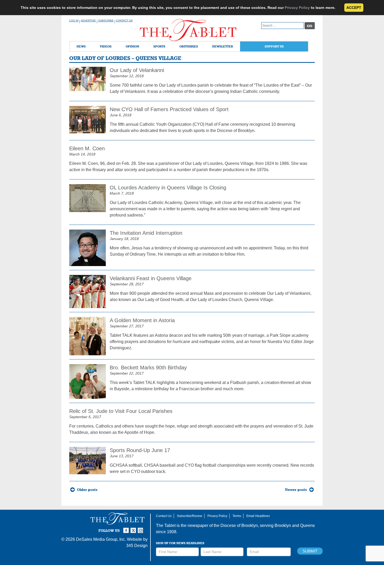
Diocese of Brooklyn (239, 525)
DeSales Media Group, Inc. (101, 539)
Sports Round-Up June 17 (140, 450)
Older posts (87, 490)
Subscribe (106, 20)
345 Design (137, 545)
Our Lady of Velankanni (137, 70)
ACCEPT (353, 7)
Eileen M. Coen (87, 148)
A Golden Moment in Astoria (142, 320)
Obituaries (188, 46)
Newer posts (296, 490)
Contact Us (124, 20)
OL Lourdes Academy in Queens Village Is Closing (168, 187)
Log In (73, 20)
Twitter (134, 528)
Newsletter (222, 46)
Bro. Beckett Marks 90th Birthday (148, 367)
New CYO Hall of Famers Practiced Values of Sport (169, 109)
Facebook (126, 528)
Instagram (141, 528)
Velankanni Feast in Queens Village (150, 278)
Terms (236, 516)
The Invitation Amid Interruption (146, 233)
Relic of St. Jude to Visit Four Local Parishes (120, 411)
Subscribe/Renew (189, 516)
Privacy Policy (297, 7)
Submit (309, 551)
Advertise (88, 20)
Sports (159, 46)
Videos (106, 46)
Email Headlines (258, 516)
